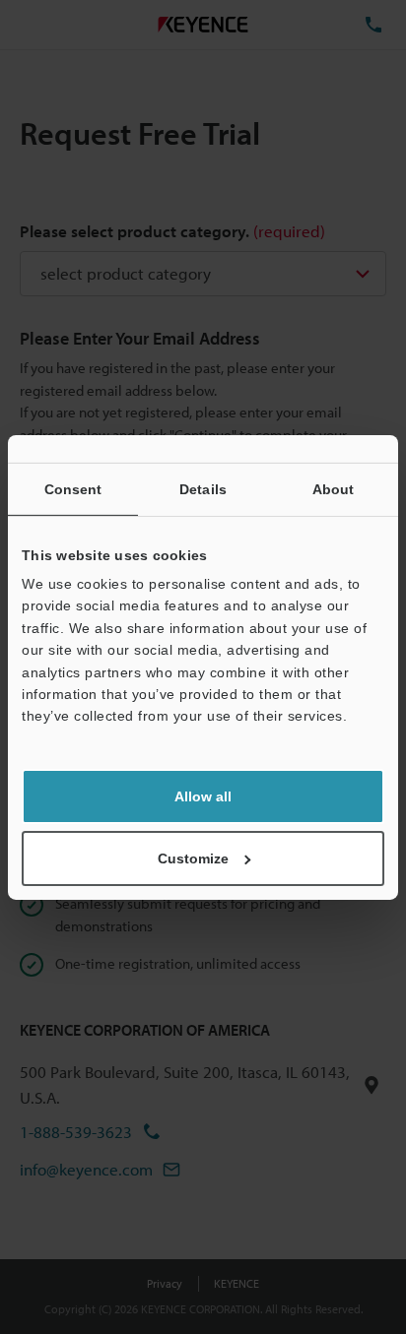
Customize (193, 858)
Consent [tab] (73, 488)
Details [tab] (203, 488)
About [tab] (333, 488)
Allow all (203, 796)
